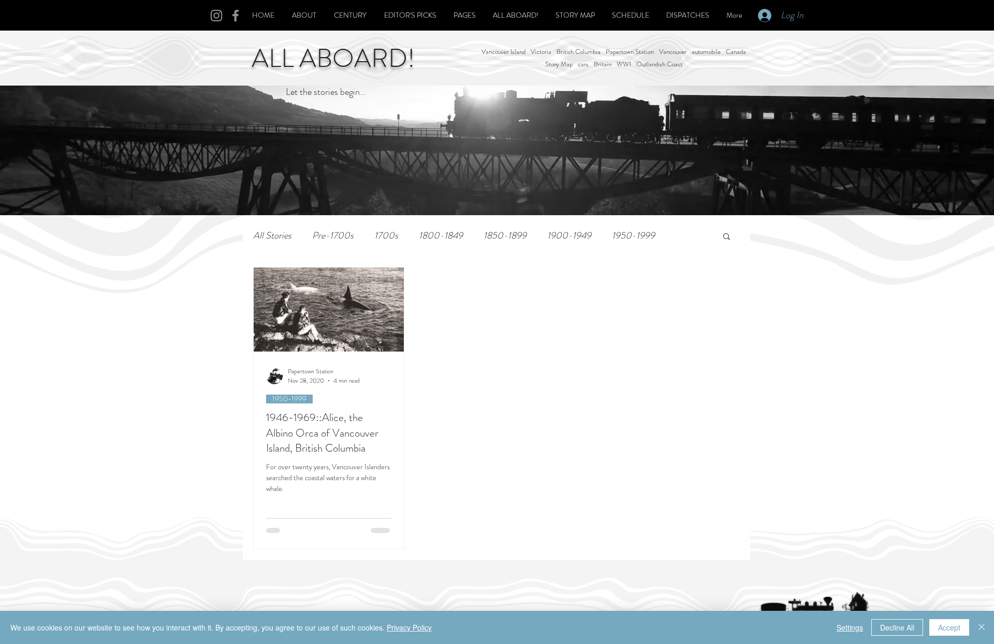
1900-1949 (569, 235)
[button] (727, 237)
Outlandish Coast (659, 64)
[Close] (981, 627)
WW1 (624, 64)
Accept (949, 627)
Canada (736, 52)
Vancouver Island (503, 52)
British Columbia (579, 52)
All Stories (272, 235)
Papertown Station (630, 52)
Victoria (541, 52)
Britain (602, 64)
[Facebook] (235, 15)
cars (583, 64)
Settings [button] (850, 627)
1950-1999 (633, 235)
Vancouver (672, 52)
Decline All (897, 627)
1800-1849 (441, 235)
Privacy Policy (409, 627)
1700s (386, 235)
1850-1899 (505, 235)
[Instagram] (216, 15)
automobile (706, 52)
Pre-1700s (333, 235)
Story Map (559, 64)
